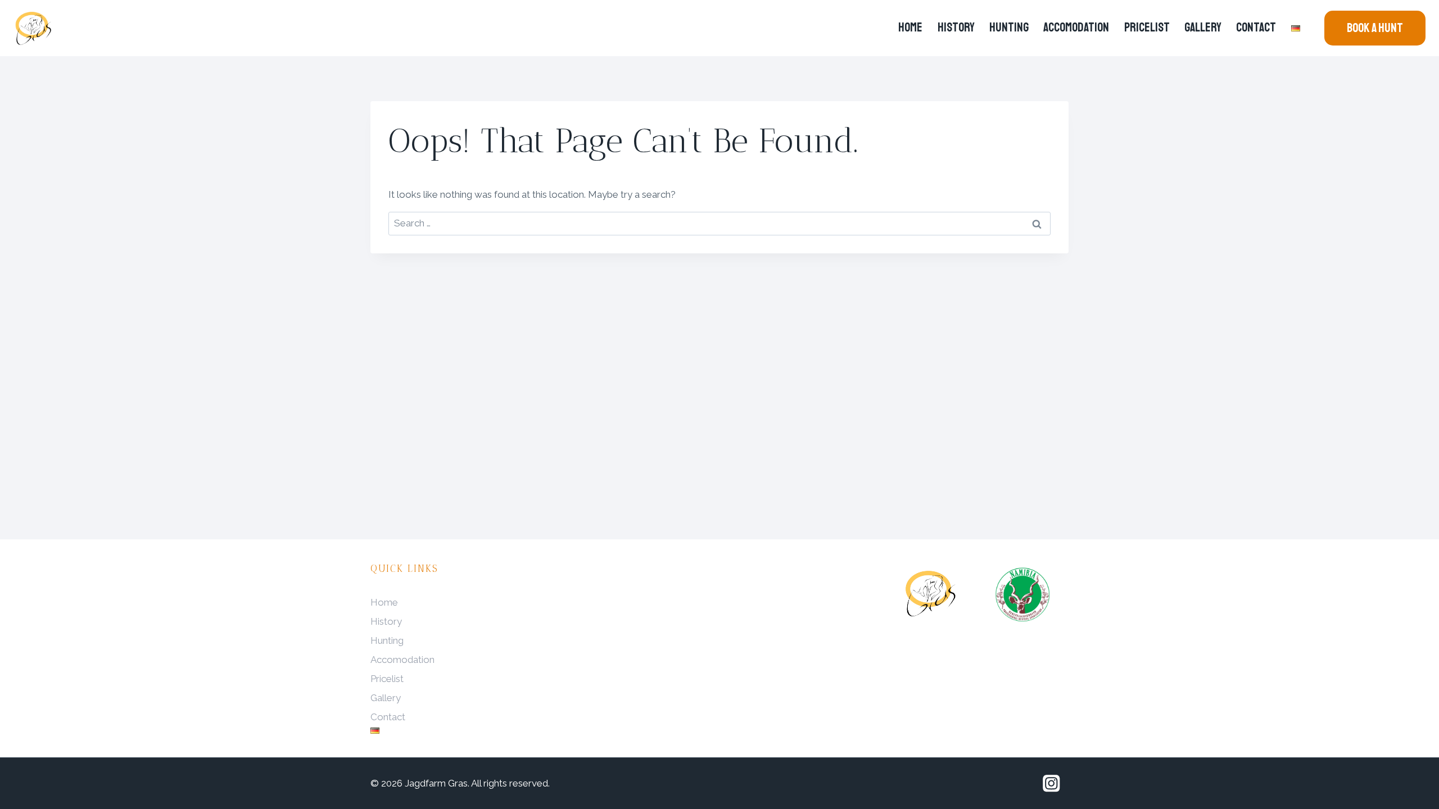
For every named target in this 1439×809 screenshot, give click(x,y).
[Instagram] (1051, 783)
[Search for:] (719, 223)
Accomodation (1076, 27)
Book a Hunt (1375, 28)
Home (910, 27)
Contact (1256, 27)
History (956, 27)
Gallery (1202, 27)
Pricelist (1147, 27)
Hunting (1009, 27)
